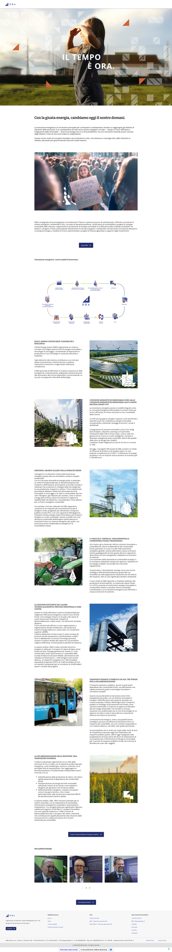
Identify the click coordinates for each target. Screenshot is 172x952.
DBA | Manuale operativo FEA (98, 921)
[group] (50, 869)
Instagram (135, 933)
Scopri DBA (84, 245)
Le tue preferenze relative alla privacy (94, 950)
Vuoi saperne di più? (84, 902)
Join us (50, 918)
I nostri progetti (52, 924)
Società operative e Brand (55, 927)
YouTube (134, 930)
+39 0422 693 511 (137, 918)
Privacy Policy (162, 940)
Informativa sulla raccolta (69, 950)
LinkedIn (134, 924)
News (49, 921)
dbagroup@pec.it (139, 921)
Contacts (9, 928)
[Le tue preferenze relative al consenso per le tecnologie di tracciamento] (169, 949)
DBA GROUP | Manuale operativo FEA (101, 924)
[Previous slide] (83, 888)
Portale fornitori (94, 918)
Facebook (134, 927)
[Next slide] (89, 888)
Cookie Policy (150, 940)
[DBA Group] (10, 4)
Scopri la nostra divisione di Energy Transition (84, 834)
